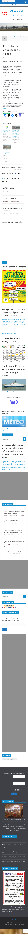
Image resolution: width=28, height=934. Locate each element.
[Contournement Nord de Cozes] (7, 127)
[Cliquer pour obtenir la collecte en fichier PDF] (14, 345)
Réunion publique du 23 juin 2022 (17, 841)
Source (4, 108)
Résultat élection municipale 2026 (12, 543)
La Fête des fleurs (9, 188)
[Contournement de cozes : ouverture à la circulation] (7, 146)
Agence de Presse (6, 844)
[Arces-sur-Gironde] (14, 24)
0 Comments (7, 59)
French (6, 1)
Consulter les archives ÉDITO (9, 333)
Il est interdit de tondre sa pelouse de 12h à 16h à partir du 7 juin (17, 37)
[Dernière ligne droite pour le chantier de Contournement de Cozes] (16, 127)
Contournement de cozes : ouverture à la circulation (6, 151)
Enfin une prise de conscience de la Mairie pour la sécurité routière (12, 846)
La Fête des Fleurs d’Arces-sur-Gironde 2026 (13, 512)
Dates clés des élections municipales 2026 (13, 552)
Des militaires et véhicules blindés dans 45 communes (14, 533)
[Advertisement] (14, 486)
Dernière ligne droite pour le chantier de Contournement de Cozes (15, 133)
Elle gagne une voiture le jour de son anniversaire (12, 168)
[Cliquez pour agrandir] (14, 270)
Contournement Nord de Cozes (6, 131)
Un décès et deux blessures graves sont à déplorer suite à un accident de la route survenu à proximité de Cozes (14, 522)
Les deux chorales (9, 198)
